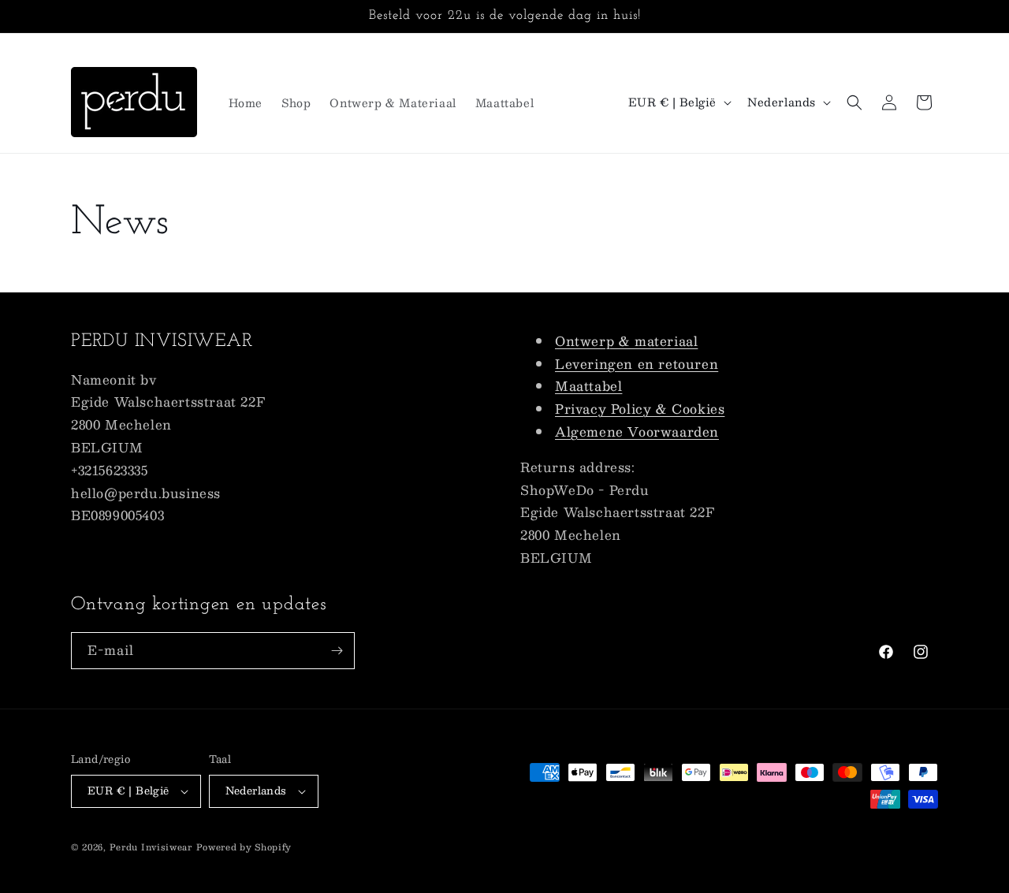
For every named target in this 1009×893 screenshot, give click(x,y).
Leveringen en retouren (636, 363)
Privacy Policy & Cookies (639, 408)
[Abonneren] (336, 650)
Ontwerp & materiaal (626, 341)
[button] (854, 102)
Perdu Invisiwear (151, 846)
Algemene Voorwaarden (637, 431)
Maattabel (588, 386)
